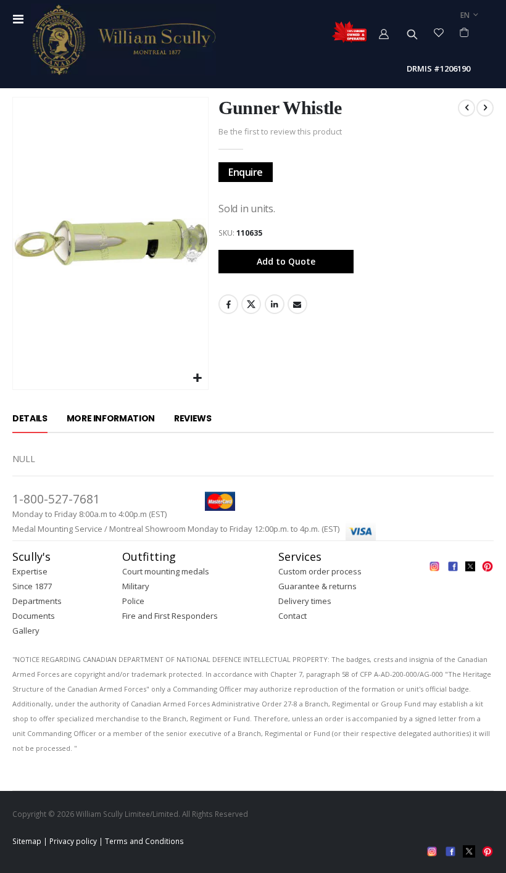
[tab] (30, 419)
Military (135, 586)
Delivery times (304, 600)
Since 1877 (32, 586)
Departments (37, 600)
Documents (33, 615)
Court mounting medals (165, 571)
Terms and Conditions (144, 841)
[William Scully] (123, 40)
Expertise (30, 571)
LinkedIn (274, 304)
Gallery (25, 630)
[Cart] (464, 32)
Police (133, 600)
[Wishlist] (439, 32)
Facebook (228, 304)
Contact (292, 615)
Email (297, 304)
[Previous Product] (466, 108)
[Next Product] (485, 108)
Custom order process (320, 571)
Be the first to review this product (280, 131)
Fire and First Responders (170, 615)
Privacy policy (73, 841)
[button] (197, 378)
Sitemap (26, 841)
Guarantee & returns (317, 586)
